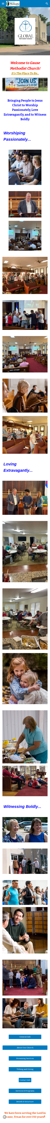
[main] (25, 68)
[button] (3, 3)
